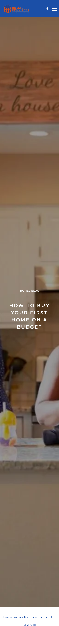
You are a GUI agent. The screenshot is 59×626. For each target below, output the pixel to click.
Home (24, 290)
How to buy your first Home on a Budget (27, 617)
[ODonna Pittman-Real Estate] (16, 8)
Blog (35, 290)
